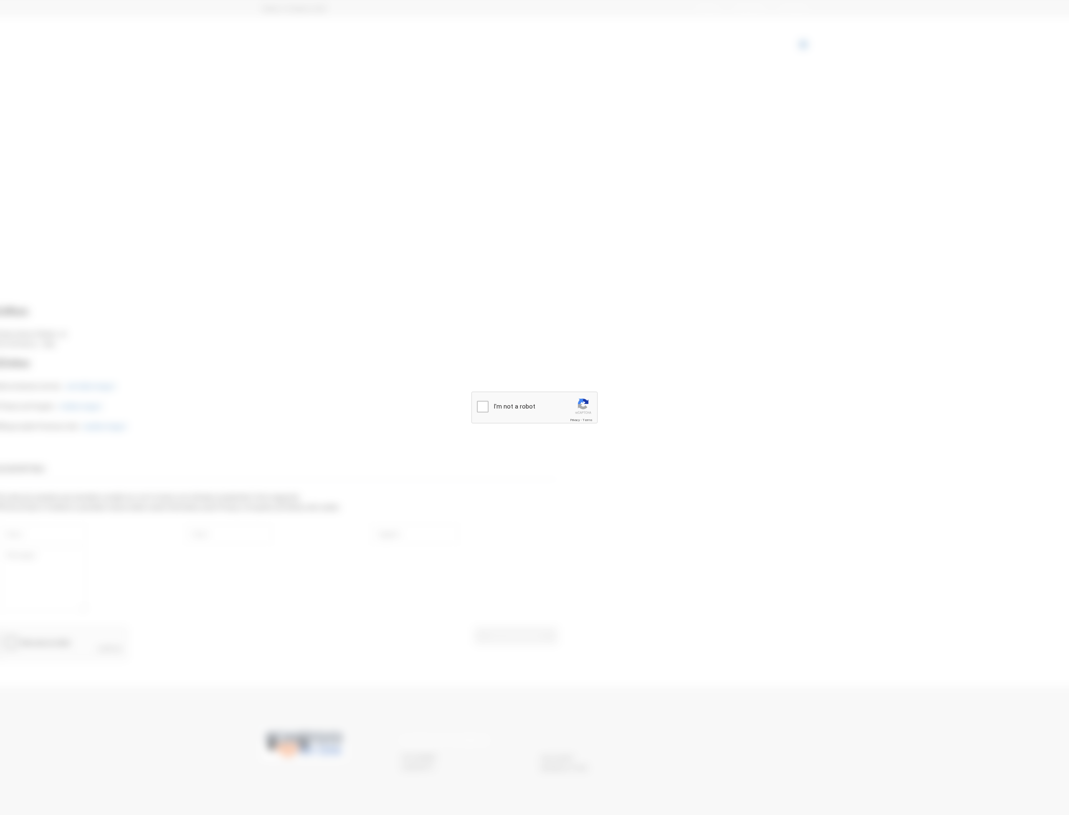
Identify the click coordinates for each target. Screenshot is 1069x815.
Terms (588, 420)
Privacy (575, 420)
